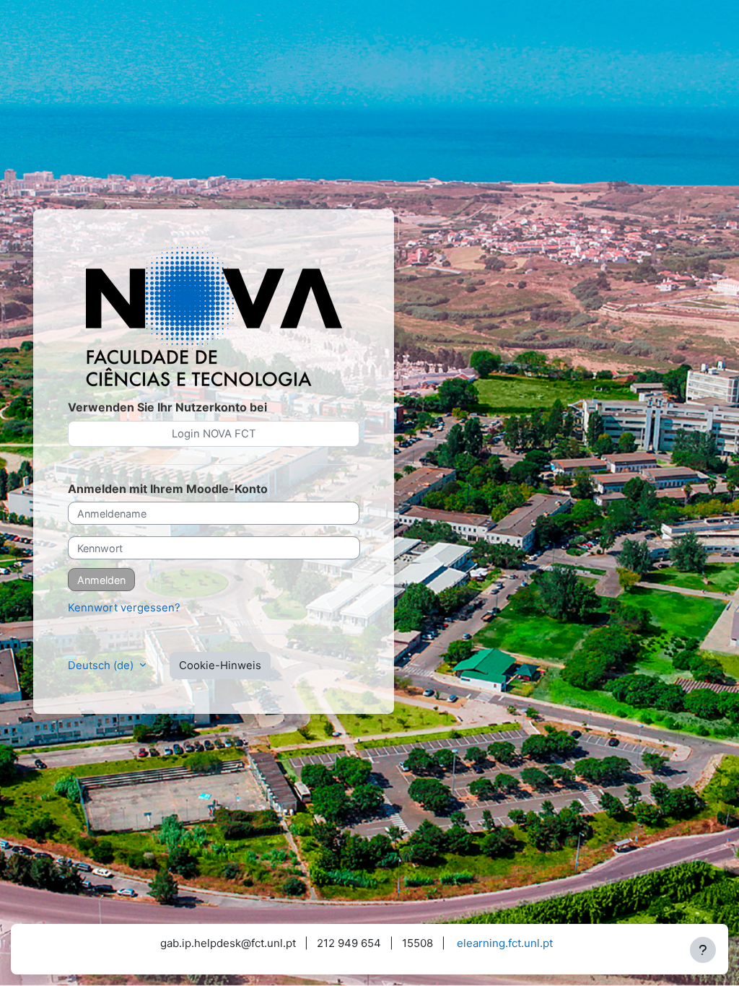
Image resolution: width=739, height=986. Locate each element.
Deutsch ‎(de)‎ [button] (102, 665)
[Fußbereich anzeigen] (703, 950)
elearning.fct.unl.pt (505, 943)
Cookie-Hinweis (220, 665)
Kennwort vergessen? (124, 607)
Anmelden (101, 580)
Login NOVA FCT (214, 433)
